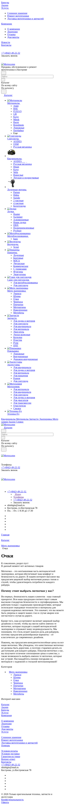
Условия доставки (10, 753)
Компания (6, 715)
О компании (13, 29)
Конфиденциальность (12, 799)
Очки (16, 680)
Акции (4, 707)
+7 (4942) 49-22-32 (10, 53)
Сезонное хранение (17, 13)
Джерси (17, 674)
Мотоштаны (19, 688)
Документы (13, 37)
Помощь (5, 745)
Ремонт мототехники (18, 16)
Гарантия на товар (10, 756)
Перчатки (18, 685)
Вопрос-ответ (8, 759)
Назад (17, 494)
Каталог (5, 704)
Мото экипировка (18, 672)
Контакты (6, 762)
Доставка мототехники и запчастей (25, 18)
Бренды (5, 710)
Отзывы (11, 34)
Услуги (4, 712)
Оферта (5, 802)
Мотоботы (18, 694)
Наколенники (20, 691)
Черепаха (18, 683)
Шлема (17, 677)
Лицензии (12, 31)
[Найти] (3, 92)
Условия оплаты (9, 751)
